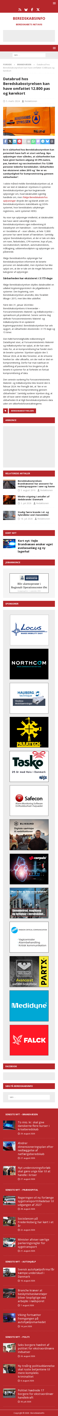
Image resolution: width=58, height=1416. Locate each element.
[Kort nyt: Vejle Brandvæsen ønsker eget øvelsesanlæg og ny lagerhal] (9, 543)
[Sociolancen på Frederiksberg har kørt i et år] (9, 1221)
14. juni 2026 (26, 1326)
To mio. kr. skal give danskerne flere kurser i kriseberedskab (33, 1125)
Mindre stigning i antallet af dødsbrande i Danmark (33, 498)
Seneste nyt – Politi (17, 1336)
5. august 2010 (28, 490)
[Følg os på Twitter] (38, 10)
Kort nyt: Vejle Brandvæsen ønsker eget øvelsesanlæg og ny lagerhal (35, 546)
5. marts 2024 (13, 101)
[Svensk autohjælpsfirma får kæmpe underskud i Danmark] (9, 1272)
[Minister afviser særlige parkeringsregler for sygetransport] (9, 1242)
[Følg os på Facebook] (32, 10)
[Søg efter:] (29, 54)
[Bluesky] (26, 10)
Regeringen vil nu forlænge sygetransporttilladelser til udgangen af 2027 (36, 1201)
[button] (53, 3)
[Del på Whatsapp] (33, 141)
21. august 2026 (28, 1250)
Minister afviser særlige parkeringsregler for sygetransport (33, 1243)
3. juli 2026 (26, 503)
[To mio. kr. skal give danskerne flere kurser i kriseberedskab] (9, 1125)
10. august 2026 (28, 1280)
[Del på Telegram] (42, 141)
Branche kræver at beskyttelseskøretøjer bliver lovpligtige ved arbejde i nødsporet (32, 1295)
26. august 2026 (28, 1356)
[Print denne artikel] (28, 141)
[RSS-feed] (20, 10)
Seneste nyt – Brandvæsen (21, 1114)
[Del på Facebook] (5, 141)
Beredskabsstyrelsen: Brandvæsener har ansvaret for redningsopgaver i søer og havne (36, 483)
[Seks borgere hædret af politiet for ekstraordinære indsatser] (9, 1347)
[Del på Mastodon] (38, 141)
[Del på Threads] (52, 141)
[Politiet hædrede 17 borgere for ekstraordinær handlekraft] (9, 1393)
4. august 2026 (27, 1380)
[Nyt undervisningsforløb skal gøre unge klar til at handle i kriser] (9, 1170)
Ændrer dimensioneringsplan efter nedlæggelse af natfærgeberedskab (35, 1148)
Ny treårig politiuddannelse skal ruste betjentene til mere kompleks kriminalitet (36, 1371)
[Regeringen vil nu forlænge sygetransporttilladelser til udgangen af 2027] (9, 1200)
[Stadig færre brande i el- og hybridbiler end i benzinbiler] (9, 515)
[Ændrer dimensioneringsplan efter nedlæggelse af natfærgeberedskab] (9, 1146)
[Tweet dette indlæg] (10, 141)
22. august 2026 (28, 1229)
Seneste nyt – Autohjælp (20, 1261)
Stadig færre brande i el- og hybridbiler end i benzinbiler (33, 513)
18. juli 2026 (27, 518)
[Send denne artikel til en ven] (24, 141)
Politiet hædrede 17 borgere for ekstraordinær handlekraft (35, 1393)
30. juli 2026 (26, 1401)
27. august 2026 (28, 1158)
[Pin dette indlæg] (19, 141)
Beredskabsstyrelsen (22, 410)
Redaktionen (31, 101)
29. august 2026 (28, 1133)
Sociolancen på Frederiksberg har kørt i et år (36, 1222)
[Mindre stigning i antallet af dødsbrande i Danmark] (9, 499)
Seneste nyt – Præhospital (21, 1189)
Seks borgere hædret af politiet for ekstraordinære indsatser (36, 1348)
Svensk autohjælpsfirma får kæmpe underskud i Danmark (36, 1273)
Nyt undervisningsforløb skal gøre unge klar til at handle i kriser (34, 1171)
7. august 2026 (27, 1305)
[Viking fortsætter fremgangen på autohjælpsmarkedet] (9, 1317)
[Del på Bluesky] (47, 141)
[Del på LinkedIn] (14, 141)
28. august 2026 (28, 1209)
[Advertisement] (31, 35)
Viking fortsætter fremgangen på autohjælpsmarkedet (32, 1318)
